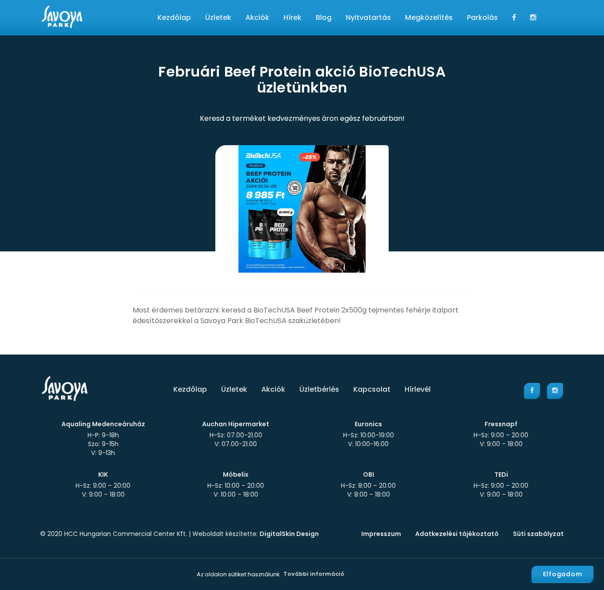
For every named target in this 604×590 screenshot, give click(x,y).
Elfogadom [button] (562, 574)
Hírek (292, 17)
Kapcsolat (371, 389)
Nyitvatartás (368, 17)
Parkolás (482, 17)
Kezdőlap (174, 17)
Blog (324, 17)
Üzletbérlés (319, 389)
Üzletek (218, 17)
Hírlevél (418, 389)
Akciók (257, 17)
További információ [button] (313, 574)
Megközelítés (429, 17)
